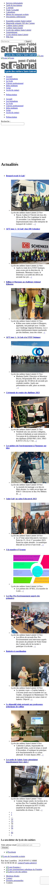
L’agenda (9, 8)
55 (12, 826)
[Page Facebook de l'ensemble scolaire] (11, 852)
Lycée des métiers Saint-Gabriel (18, 30)
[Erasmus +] (13, 867)
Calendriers (10, 12)
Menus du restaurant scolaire (17, 14)
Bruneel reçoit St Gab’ (15, 176)
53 (12, 821)
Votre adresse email (8, 845)
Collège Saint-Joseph (14, 28)
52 (12, 819)
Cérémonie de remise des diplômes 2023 (23, 392)
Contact (9, 878)
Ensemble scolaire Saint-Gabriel (18, 21)
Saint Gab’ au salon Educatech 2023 (21, 499)
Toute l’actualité (12, 10)
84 (12, 833)
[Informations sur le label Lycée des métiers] (16, 872)
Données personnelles (14, 880)
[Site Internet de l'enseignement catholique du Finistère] (24, 869)
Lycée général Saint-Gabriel (17, 34)
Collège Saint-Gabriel (14, 25)
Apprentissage (11, 32)
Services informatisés (14, 3)
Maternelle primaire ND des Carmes (20, 23)
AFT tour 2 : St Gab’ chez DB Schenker (23, 229)
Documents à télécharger (16, 17)
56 (12, 828)
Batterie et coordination (16, 651)
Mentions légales (12, 876)
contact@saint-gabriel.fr (27, 863)
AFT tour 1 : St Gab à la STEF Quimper (23, 337)
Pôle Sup (9, 37)
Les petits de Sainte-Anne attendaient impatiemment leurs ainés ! (22, 761)
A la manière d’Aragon (16, 550)
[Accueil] (13, 856)
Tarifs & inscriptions (14, 5)
